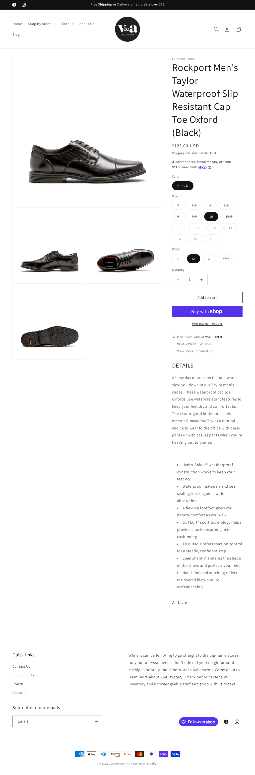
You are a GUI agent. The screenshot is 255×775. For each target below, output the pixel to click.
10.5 (232, 217)
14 (181, 239)
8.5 (229, 206)
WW (228, 259)
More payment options (207, 323)
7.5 (197, 206)
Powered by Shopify (143, 763)
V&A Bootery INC (119, 763)
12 (216, 228)
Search (17, 684)
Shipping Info (23, 675)
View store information (195, 351)
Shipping (178, 153)
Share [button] (182, 602)
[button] (41, 23)
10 (211, 216)
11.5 (199, 228)
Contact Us (21, 666)
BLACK (182, 186)
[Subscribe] (96, 721)
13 (233, 228)
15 (197, 239)
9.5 (197, 217)
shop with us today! (217, 684)
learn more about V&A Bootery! (156, 677)
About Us (19, 692)
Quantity (178, 270)
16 (214, 239)
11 (181, 228)
